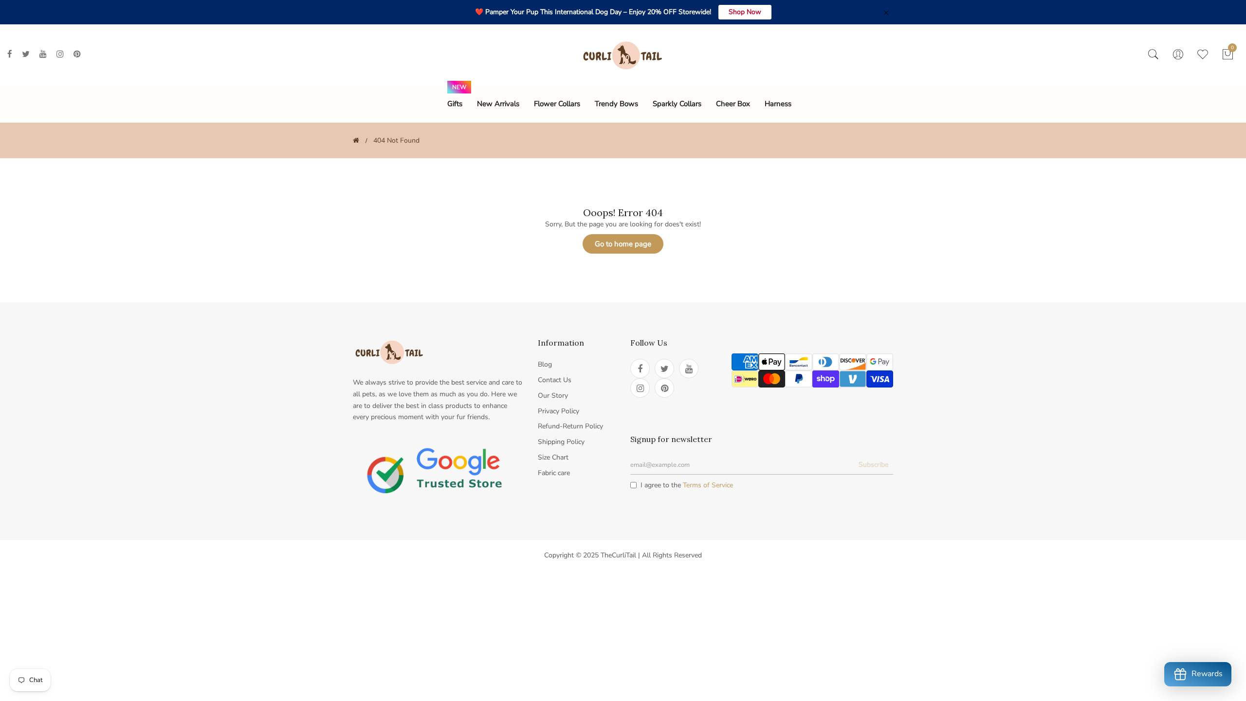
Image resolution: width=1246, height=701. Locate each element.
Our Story (553, 395)
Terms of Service (708, 485)
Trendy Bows (616, 104)
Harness (778, 104)
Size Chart (553, 457)
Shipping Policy (561, 441)
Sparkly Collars (677, 104)
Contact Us (554, 380)
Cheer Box (733, 104)
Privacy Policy (558, 411)
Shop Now (745, 12)
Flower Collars (557, 104)
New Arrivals (498, 104)
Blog (545, 364)
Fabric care (554, 473)
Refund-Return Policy (570, 426)
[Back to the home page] (356, 140)
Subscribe (873, 464)
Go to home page (623, 244)
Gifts (454, 104)
